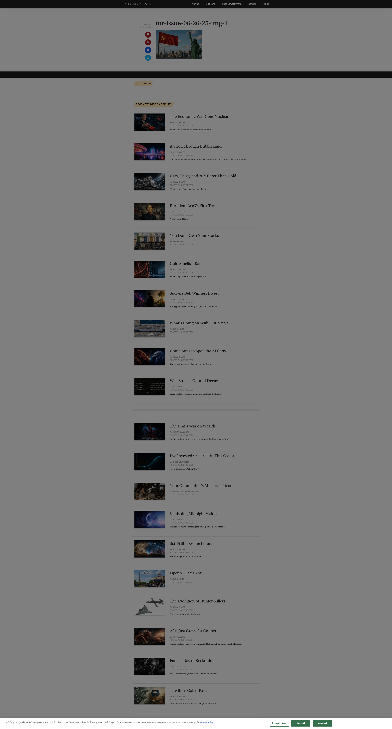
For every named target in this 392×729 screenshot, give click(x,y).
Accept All (322, 723)
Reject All (301, 723)
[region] (196, 723)
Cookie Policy (207, 723)
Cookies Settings (279, 723)
